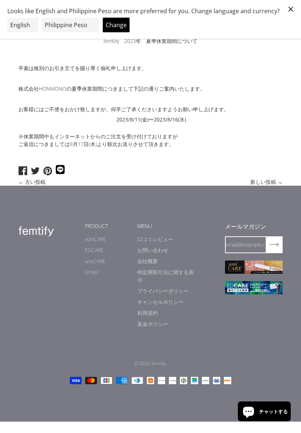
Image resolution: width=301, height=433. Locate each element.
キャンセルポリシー (160, 301)
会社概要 (147, 261)
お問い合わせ (152, 250)
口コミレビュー (155, 239)
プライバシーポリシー (163, 290)
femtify (159, 363)
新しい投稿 (263, 181)
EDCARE (94, 250)
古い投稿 (35, 181)
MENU (144, 225)
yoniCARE (95, 239)
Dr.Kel (91, 272)
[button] (264, 411)
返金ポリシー (152, 323)
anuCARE (95, 261)
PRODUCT (96, 225)
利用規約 (147, 312)
